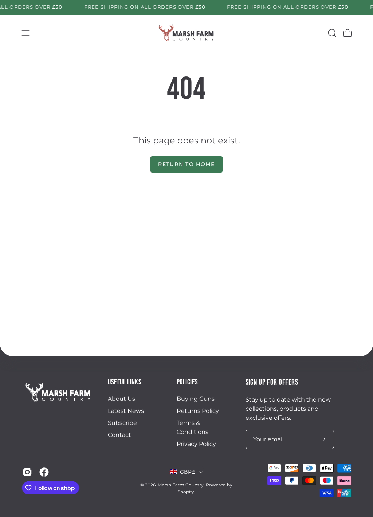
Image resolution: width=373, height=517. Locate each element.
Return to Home (186, 164)
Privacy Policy (196, 444)
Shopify (186, 491)
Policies (187, 382)
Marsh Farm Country (181, 485)
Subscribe (122, 422)
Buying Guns (196, 398)
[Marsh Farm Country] (186, 33)
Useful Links (124, 382)
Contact (119, 434)
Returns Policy (198, 410)
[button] (331, 33)
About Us (121, 398)
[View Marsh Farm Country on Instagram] (27, 472)
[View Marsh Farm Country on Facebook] (44, 472)
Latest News (126, 410)
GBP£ (187, 472)
